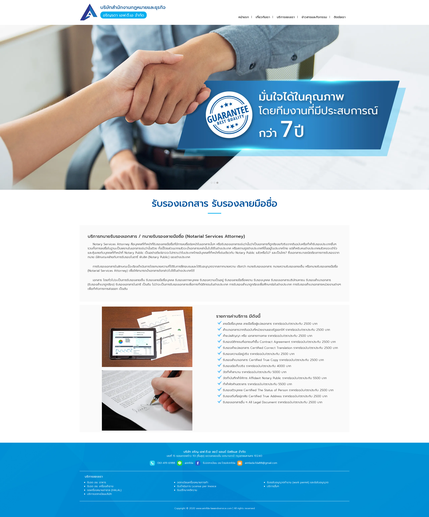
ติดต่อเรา (340, 17)
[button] (32, 107)
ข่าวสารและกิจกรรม (314, 17)
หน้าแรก (243, 17)
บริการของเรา (286, 17)
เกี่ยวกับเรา (263, 17)
